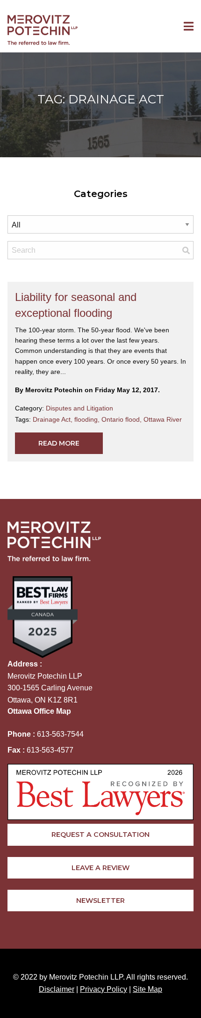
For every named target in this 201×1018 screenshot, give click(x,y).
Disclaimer (56, 989)
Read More (58, 443)
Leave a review (100, 868)
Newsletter (100, 900)
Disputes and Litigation (79, 408)
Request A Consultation (100, 834)
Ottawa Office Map (39, 711)
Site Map (147, 989)
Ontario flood (122, 419)
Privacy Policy (103, 989)
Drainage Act (53, 419)
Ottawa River (163, 419)
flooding (87, 419)
